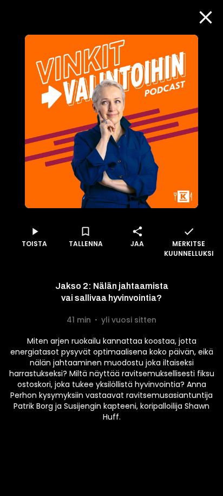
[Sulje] (206, 17)
